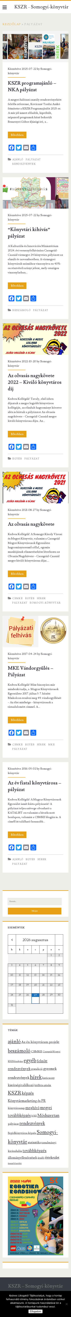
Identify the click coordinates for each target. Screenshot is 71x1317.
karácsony (48, 1078)
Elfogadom (35, 1311)
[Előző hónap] (12, 940)
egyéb (17, 458)
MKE (51, 744)
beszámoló (21, 310)
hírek (41, 598)
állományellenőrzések (22, 1158)
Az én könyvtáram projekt (40, 1042)
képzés (28, 1093)
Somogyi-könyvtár (45, 602)
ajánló (17, 159)
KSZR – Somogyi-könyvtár (35, 1286)
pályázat (33, 159)
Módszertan (48, 1115)
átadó (41, 1158)
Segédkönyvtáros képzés (22, 1133)
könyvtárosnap (16, 1108)
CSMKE (17, 598)
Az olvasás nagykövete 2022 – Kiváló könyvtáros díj (35, 339)
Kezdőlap (12, 24)
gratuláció (37, 1069)
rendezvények (24, 164)
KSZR (14, 1092)
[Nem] (66, 1304)
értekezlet (52, 1157)
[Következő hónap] (59, 940)
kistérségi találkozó (21, 1085)
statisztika (34, 1143)
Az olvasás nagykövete (35, 487)
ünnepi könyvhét (15, 1163)
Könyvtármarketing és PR (27, 1101)
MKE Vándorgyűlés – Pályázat (35, 631)
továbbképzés (34, 1150)
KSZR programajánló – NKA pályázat (35, 46)
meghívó (32, 1107)
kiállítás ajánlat (42, 1085)
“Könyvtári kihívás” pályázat (35, 193)
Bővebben (18, 135)
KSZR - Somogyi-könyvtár (41, 7)
